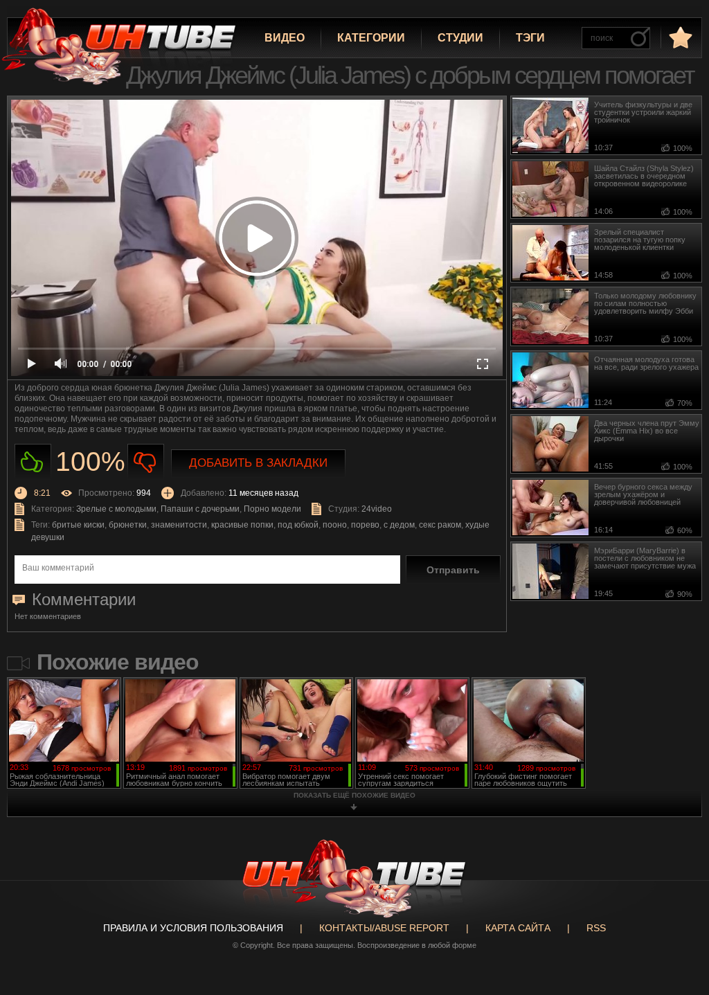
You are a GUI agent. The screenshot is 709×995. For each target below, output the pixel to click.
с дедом (399, 525)
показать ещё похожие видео (354, 795)
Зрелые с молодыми (116, 509)
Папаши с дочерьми (200, 509)
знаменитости (179, 525)
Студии (460, 38)
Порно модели (272, 509)
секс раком (440, 525)
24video (376, 509)
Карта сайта (517, 927)
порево (365, 525)
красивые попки (242, 525)
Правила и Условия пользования (193, 927)
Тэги (530, 38)
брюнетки (128, 525)
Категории (371, 38)
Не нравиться (145, 462)
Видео (284, 38)
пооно (335, 525)
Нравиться (33, 462)
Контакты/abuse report (384, 927)
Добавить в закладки (258, 462)
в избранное (679, 37)
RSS (596, 927)
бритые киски (78, 525)
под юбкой (298, 525)
